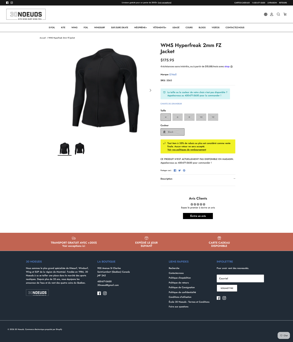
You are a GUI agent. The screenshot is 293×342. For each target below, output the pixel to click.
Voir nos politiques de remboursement (186, 149)
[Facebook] (7, 3)
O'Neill (173, 74)
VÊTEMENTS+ (159, 27)
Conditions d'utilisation (180, 297)
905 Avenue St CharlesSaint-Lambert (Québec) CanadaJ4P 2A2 (113, 271)
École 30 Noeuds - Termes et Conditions (189, 302)
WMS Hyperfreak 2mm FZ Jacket (61, 37)
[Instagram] (12, 3)
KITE (63, 27)
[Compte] (271, 14)
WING (74, 27)
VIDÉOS (215, 27)
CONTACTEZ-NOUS (235, 27)
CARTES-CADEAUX (242, 2)
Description (166, 178)
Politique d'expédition (180, 277)
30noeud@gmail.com (108, 285)
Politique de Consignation (182, 287)
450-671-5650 (104, 281)
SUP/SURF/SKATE (119, 27)
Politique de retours (179, 282)
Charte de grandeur (171, 103)
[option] (106, 90)
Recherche (174, 268)
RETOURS (283, 2)
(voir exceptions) (164, 2)
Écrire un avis (198, 216)
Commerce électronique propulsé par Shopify (43, 329)
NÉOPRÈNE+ (140, 27)
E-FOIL (52, 27)
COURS (189, 27)
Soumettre (227, 288)
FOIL (86, 27)
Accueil (43, 37)
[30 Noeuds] (26, 14)
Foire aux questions (178, 306)
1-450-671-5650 (258, 2)
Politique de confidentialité (182, 292)
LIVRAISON (272, 2)
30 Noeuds (19, 329)
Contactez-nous (176, 273)
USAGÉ (175, 27)
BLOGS (202, 27)
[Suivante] (150, 90)
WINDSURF (99, 27)
